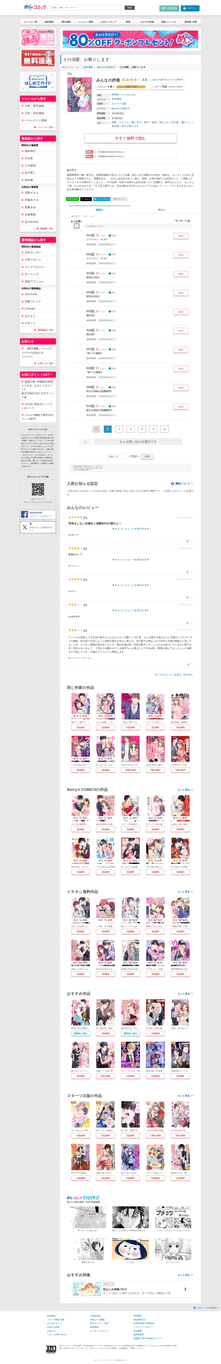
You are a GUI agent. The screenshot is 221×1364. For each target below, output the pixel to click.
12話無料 (130, 1076)
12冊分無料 (155, 1135)
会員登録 (51, 1316)
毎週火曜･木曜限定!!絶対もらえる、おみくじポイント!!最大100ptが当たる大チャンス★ (37, 389)
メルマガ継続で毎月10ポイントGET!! (37, 416)
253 (114, 254)
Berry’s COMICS (106, 67)
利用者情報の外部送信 (143, 1323)
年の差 (175, 122)
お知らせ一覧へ (46, 363)
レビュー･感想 (86, 22)
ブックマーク (101, 199)
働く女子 (136, 122)
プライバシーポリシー (143, 1327)
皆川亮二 (30, 172)
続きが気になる (130, 126)
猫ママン (75, 535)
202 (114, 273)
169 (114, 349)
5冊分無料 (155, 770)
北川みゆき (32, 221)
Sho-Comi (31, 294)
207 (114, 292)
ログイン (179, 491)
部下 (146, 122)
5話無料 (81, 727)
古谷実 (29, 158)
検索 (129, 7)
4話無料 (106, 931)
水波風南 (30, 214)
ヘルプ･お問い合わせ (57, 1334)
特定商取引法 (139, 1319)
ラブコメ (124, 122)
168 (114, 406)
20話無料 (155, 1178)
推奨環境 (94, 1327)
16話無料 (80, 1135)
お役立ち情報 (53, 1327)
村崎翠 (115, 94)
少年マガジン (33, 259)
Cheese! (30, 308)
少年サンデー (33, 252)
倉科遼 (29, 180)
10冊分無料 (130, 770)
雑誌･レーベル (168, 22)
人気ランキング (108, 22)
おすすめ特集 (147, 22)
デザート (30, 323)
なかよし (30, 315)
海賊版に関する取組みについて (147, 1338)
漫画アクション (34, 281)
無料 (181, 236)
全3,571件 (158, 79)
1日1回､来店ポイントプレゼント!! (36, 406)
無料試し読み (80, 1033)
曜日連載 (66, 22)
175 (114, 311)
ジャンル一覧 (30, 22)
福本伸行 (30, 151)
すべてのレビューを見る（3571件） (174, 674)
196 (114, 330)
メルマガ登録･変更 (56, 1319)
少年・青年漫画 (34, 105)
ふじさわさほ (128, 94)
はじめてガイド (54, 1323)
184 (114, 368)
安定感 (115, 126)
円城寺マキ (32, 200)
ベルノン (75, 566)
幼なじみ (164, 122)
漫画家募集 (138, 1334)
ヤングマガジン (34, 266)
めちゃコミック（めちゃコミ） (104, 1360)
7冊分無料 (180, 1135)
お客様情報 (95, 1316)
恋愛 (114, 122)
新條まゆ (30, 207)
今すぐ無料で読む (130, 138)
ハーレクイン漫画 (36, 120)
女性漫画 (88, 67)
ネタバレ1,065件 (174, 79)
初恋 (154, 122)
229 (114, 235)
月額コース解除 (97, 1319)
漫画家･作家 (190, 22)
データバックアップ (99, 1331)
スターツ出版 (119, 103)
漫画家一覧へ (47, 228)
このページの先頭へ (207, 1307)
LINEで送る (72, 199)
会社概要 (137, 1331)
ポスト (87, 199)
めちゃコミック (70, 67)
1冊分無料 (105, 1076)
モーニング (32, 274)
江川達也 (30, 165)
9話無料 (106, 1033)
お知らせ (51, 1331)
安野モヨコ (32, 192)
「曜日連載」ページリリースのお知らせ (36, 352)
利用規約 (137, 1316)
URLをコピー (119, 199)
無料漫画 (49, 22)
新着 (128, 22)
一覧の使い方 (181, 220)
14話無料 (155, 1033)
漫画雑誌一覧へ (46, 330)
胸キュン (186, 122)
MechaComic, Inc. (121, 1360)
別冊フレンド (33, 301)
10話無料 (130, 727)
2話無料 (81, 931)
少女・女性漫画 (34, 113)
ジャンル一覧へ (46, 127)
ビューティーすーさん (81, 658)
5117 (73, 591)
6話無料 (130, 1178)
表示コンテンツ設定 (99, 1323)
